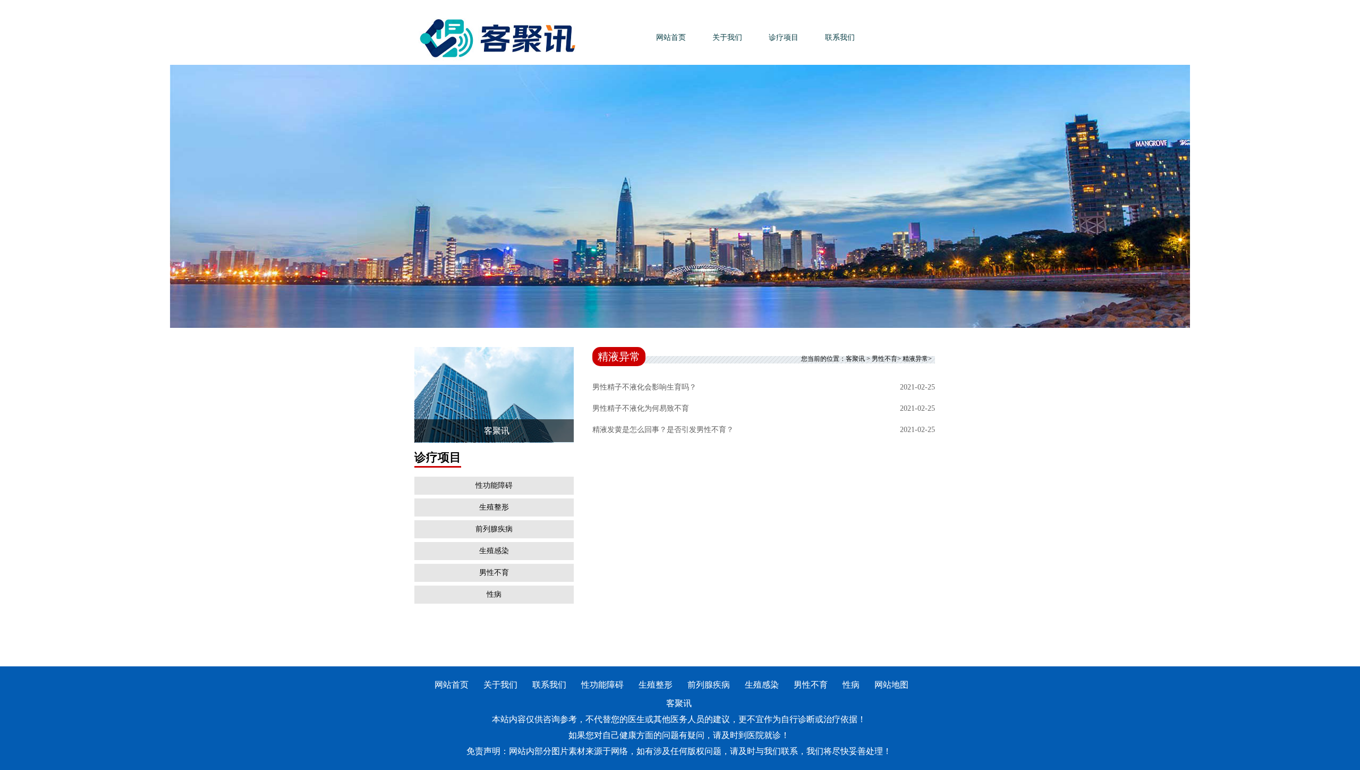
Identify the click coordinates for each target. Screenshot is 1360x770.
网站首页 (671, 37)
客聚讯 (855, 358)
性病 (494, 594)
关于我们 (727, 37)
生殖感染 (494, 551)
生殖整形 (494, 507)
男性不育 (494, 573)
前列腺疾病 (494, 529)
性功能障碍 (494, 485)
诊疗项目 (783, 37)
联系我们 (840, 37)
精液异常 (915, 358)
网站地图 (891, 684)
